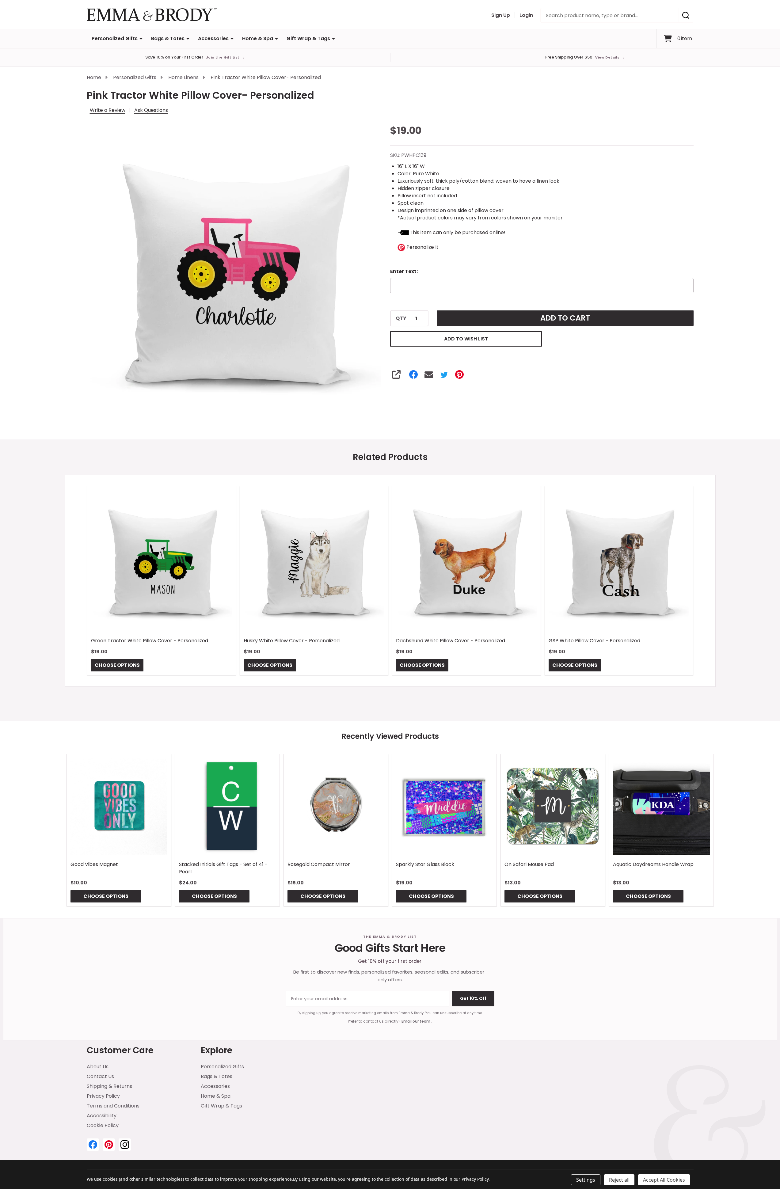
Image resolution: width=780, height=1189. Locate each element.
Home (94, 77)
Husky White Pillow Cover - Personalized (291, 640)
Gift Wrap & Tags (308, 38)
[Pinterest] (459, 374)
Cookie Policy (103, 1125)
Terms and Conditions (113, 1105)
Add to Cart (565, 318)
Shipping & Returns (109, 1086)
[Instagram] (125, 1144)
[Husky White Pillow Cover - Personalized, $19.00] (313, 560)
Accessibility (101, 1115)
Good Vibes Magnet (94, 864)
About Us (97, 1066)
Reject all (619, 1179)
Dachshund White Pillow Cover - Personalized (450, 640)
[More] (141, 38)
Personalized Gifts (115, 38)
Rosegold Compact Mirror (318, 864)
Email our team (416, 1021)
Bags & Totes (168, 38)
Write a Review (107, 110)
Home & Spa (257, 38)
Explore (216, 1050)
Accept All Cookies (664, 1179)
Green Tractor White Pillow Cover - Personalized (149, 640)
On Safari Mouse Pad (529, 864)
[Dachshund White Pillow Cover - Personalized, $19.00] (466, 560)
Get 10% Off (473, 998)
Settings (585, 1179)
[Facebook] (413, 374)
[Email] (428, 374)
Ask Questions (151, 110)
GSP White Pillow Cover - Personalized (594, 640)
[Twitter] (444, 374)
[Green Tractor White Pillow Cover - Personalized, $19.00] (161, 560)
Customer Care (120, 1050)
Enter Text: (404, 271)
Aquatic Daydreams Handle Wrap (653, 864)
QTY (401, 318)
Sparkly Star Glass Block (425, 864)
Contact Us (100, 1076)
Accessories (213, 38)
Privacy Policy (103, 1096)
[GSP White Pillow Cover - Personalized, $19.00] (618, 560)
